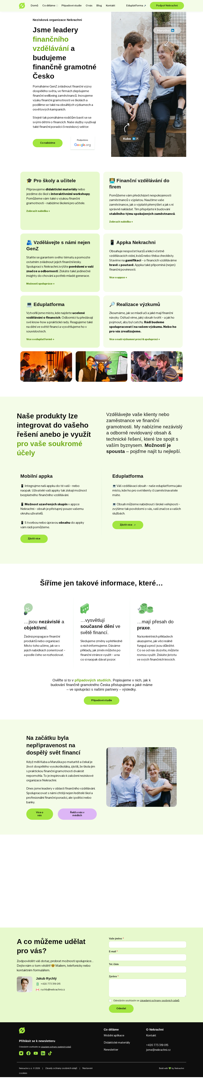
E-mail (113, 951)
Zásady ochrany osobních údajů (61, 1068)
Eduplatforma (135, 6)
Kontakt (110, 6)
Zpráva (114, 976)
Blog (99, 6)
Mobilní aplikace (114, 1035)
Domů (34, 6)
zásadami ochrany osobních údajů (159, 1001)
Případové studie (72, 6)
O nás (89, 6)
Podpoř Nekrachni (167, 6)
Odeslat (121, 1008)
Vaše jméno (116, 938)
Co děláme (48, 6)
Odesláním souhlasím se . (146, 1000)
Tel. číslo (114, 964)
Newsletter (111, 1050)
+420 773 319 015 (157, 1045)
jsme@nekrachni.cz (158, 1050)
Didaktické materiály (117, 1042)
